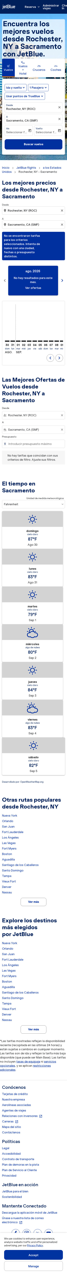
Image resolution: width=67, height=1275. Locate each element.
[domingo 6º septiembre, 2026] (45, 341)
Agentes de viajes (14, 1110)
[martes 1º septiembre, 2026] (18, 341)
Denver (6, 887)
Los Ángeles (10, 837)
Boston (7, 854)
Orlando (7, 821)
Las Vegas (9, 843)
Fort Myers (9, 848)
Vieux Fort (9, 881)
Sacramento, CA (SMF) (22, 120)
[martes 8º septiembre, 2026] (56, 341)
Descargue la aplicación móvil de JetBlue (29, 1212)
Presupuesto (9, 436)
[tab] (8, 68)
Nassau (7, 892)
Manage (33, 1266)
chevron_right (62, 280)
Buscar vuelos (33, 144)
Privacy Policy (35, 1245)
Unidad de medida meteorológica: (45, 498)
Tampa (6, 876)
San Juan (8, 826)
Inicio (5, 167)
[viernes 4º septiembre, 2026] (34, 341)
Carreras (10, 1121)
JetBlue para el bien (15, 1191)
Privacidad (9, 1175)
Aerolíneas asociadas (16, 1105)
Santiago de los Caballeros (20, 865)
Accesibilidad (11, 1153)
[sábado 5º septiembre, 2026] (40, 341)
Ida (7, 128)
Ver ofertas (33, 288)
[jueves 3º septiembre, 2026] (29, 341)
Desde (9, 105)
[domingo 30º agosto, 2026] (7, 341)
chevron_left (5, 280)
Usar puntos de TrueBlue (23, 96)
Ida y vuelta (14, 87)
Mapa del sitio (11, 1127)
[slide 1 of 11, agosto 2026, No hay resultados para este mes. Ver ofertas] (33, 280)
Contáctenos (11, 1132)
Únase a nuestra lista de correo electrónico (23, 1220)
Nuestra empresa (13, 1099)
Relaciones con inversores (22, 1116)
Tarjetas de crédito (15, 1094)
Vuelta (39, 128)
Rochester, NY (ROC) (20, 109)
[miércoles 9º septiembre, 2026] (62, 341)
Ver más (33, 901)
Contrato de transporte (18, 1159)
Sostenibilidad (12, 1197)
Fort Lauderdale (12, 832)
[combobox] (34, 210)
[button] (38, 87)
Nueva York (9, 815)
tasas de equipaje (28, 1061)
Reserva (32, 7)
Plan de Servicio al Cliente (19, 1170)
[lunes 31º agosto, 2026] (12, 341)
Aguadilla (8, 859)
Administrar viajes (51, 7)
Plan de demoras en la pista (20, 1164)
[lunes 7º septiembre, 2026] (51, 341)
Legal (5, 1148)
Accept (33, 1255)
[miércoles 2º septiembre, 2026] (23, 341)
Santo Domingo (13, 870)
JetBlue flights (26, 167)
